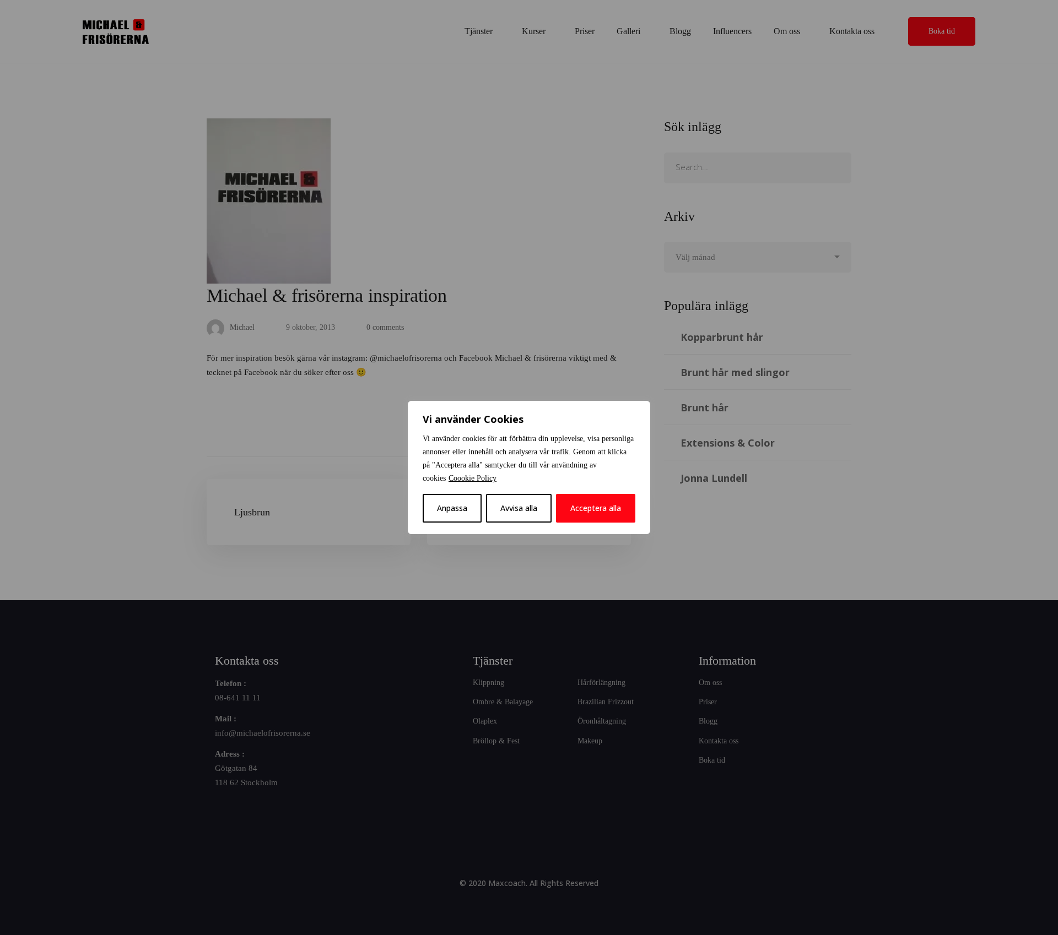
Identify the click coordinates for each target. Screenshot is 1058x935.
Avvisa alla (518, 508)
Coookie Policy (472, 478)
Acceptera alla (595, 508)
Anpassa (452, 508)
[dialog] (529, 467)
